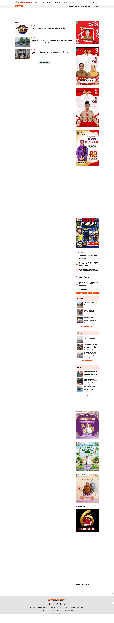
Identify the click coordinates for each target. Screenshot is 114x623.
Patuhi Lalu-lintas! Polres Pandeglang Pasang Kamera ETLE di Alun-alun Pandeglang (51, 41)
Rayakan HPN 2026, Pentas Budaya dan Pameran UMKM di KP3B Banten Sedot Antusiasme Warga (90, 319)
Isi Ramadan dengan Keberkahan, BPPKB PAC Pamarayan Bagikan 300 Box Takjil (90, 380)
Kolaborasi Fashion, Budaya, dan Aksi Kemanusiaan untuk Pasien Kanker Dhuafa (90, 311)
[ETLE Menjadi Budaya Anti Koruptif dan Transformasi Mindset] (22, 54)
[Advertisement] (57, 14)
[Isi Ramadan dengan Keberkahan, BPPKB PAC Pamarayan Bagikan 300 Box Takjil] (80, 381)
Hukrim (72, 2)
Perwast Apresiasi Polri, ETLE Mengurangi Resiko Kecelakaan (48, 29)
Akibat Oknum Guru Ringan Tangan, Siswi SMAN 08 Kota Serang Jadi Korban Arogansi (88, 264)
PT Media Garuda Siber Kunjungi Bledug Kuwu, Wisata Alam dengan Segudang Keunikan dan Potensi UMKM (90, 354)
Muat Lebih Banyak (44, 62)
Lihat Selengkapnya (86, 326)
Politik (42, 2)
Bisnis (48, 2)
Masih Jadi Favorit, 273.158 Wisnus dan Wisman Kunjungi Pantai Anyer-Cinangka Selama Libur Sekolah (90, 338)
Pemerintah (56, 2)
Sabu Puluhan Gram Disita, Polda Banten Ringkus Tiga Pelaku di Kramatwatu (88, 257)
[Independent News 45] (23, 2)
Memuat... (78, 587)
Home (36, 2)
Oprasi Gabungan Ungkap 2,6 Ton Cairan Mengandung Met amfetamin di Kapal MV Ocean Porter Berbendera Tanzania (88, 271)
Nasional (64, 2)
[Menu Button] (97, 2)
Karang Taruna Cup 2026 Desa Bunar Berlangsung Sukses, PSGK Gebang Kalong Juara (88, 284)
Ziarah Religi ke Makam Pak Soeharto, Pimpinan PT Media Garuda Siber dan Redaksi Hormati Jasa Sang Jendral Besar (90, 346)
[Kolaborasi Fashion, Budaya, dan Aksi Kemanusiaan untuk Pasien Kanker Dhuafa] (80, 312)
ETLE (33, 25)
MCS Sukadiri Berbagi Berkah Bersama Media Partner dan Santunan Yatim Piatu (90, 388)
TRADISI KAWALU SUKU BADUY (90, 303)
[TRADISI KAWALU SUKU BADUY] (80, 305)
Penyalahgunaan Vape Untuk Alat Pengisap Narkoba (88, 276)
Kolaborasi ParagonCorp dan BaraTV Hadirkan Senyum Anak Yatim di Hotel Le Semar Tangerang (90, 373)
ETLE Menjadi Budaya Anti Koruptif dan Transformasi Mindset (50, 53)
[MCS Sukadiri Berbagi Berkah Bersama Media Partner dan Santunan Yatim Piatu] (80, 389)
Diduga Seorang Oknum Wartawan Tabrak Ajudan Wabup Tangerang (78, 6)
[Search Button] (93, 2)
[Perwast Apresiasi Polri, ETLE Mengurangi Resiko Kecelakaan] (22, 30)
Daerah (79, 2)
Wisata (85, 2)
